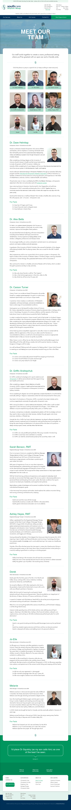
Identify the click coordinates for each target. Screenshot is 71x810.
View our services (21, 770)
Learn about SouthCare (49, 770)
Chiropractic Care (25, 780)
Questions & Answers (55, 780)
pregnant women (42, 183)
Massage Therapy (25, 786)
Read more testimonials (35, 770)
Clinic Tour (38, 784)
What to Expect (54, 782)
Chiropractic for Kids (25, 782)
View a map (9, 798)
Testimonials (38, 782)
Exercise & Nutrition (55, 786)
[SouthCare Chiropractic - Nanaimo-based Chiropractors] (11, 7)
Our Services (6, 17)
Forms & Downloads (55, 784)
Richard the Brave (60, 803)
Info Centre (32, 17)
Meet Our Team (39, 780)
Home (7, 777)
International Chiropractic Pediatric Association (33, 173)
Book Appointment (61, 17)
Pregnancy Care (24, 784)
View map (47, 9)
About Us (19, 17)
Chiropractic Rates (25, 788)
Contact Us (45, 17)
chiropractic (13, 379)
